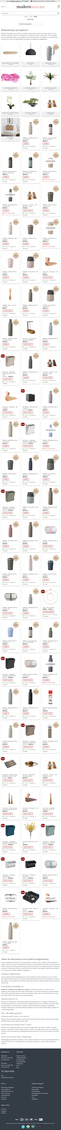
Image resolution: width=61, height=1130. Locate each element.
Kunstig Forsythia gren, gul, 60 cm (30, 842)
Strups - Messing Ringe (48, 607)
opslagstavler (55, 1007)
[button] (3, 7)
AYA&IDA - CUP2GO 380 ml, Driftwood (30, 239)
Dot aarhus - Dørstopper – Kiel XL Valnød (30, 808)
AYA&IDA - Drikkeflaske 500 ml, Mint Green (50, 339)
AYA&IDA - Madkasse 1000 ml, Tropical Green (10, 608)
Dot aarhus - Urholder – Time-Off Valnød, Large (50, 372)
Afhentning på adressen (7, 1091)
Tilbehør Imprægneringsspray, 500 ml (50, 708)
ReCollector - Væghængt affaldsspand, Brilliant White (29, 441)
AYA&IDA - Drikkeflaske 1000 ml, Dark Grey (50, 675)
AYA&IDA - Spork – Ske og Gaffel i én (9, 306)
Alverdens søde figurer (37, 1087)
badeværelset (35, 1001)
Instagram (3, 1111)
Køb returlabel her (5, 1089)
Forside (26, 16)
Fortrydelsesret (20, 1059)
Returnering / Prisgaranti (7, 1087)
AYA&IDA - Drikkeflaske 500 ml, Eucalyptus (10, 742)
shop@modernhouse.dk (7, 1077)
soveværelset (20, 1001)
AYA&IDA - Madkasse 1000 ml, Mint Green (50, 875)
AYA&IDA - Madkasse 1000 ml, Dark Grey (10, 909)
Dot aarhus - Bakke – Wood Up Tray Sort (30, 909)
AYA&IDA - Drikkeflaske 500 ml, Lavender (50, 407)
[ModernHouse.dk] (30, 7)
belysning (12, 993)
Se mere (26, 143)
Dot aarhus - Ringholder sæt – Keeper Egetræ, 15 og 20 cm (10, 808)
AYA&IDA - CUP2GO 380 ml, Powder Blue (9, 641)
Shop (31, 16)
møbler (6, 993)
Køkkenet (9, 1007)
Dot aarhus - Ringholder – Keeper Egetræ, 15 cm (49, 808)
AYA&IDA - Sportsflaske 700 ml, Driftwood (50, 742)
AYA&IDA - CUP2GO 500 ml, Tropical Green (9, 574)
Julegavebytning (5, 1095)
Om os (18, 1065)
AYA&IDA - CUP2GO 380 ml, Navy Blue (50, 574)
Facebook (3, 1109)
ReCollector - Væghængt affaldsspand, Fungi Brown (29, 742)
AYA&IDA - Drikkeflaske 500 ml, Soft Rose (10, 239)
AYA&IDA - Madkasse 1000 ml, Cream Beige (30, 675)
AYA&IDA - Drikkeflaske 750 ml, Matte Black (30, 708)
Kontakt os (4, 1099)
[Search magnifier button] (58, 13)
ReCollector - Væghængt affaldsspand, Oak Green (8, 508)
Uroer (33, 1097)
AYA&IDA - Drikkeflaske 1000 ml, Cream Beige (9, 942)
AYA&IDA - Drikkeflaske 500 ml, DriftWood (30, 306)
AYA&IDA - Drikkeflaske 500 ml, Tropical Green (10, 205)
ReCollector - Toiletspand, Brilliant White (8, 875)
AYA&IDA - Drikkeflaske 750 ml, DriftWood (30, 541)
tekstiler (31, 993)
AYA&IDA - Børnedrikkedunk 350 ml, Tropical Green (9, 172)
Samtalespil (35, 1095)
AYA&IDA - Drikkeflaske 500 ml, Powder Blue (50, 441)
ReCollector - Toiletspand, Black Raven (29, 875)
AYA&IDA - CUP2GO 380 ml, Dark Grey (9, 474)
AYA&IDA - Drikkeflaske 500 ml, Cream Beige (30, 138)
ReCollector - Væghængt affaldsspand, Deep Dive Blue (9, 842)
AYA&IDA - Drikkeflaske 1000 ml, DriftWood (50, 508)
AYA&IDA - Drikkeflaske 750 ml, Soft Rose (30, 574)
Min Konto (3, 1097)
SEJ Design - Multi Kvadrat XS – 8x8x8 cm (30, 407)
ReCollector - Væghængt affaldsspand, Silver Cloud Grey (9, 373)
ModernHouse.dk (37, 989)
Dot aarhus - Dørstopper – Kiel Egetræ (50, 272)
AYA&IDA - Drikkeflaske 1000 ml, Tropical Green (9, 339)
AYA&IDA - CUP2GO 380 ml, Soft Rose (9, 272)
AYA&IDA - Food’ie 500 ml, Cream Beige (49, 306)
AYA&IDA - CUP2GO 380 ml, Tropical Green (50, 205)
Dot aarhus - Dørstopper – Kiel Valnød (50, 909)
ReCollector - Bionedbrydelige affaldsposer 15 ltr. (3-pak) (9, 775)
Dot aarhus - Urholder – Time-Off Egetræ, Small (50, 775)
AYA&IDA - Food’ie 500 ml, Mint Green (30, 508)
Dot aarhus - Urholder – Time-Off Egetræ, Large (30, 205)
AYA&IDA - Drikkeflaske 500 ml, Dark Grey (30, 372)
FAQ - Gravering (5, 1093)
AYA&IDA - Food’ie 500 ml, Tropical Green (49, 474)
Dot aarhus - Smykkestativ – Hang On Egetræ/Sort (30, 339)
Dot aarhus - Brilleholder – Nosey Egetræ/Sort (29, 775)
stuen (14, 1001)
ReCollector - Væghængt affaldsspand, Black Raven (9, 675)
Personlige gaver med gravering (40, 1093)
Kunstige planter (36, 1091)
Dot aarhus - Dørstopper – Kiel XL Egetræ (10, 407)
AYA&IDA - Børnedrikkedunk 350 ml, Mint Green (30, 172)
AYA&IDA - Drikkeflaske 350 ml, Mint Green (30, 608)
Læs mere (46, 680)
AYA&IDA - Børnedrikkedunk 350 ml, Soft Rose (50, 138)
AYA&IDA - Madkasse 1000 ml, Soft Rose (50, 541)
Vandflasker (35, 1099)
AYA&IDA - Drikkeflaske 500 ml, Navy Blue (30, 474)
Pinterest (3, 1113)
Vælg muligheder (48, 611)
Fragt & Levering (20, 1056)
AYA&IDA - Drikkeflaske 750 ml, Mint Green (10, 708)
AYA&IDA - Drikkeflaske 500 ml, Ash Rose (10, 541)
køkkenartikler (47, 1007)
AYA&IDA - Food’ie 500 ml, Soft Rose (30, 272)
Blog (17, 1067)
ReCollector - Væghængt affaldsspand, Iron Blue (49, 842)
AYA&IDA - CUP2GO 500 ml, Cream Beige (50, 239)
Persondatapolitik (20, 1061)
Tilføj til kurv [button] (28, 210)
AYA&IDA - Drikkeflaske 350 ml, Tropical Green (50, 641)
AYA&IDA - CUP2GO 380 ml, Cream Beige (50, 172)
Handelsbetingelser (21, 1057)
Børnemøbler (35, 1089)
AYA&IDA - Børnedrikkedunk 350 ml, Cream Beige (30, 641)
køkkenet (27, 1001)
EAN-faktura (19, 1063)
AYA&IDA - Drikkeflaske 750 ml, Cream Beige (10, 441)
